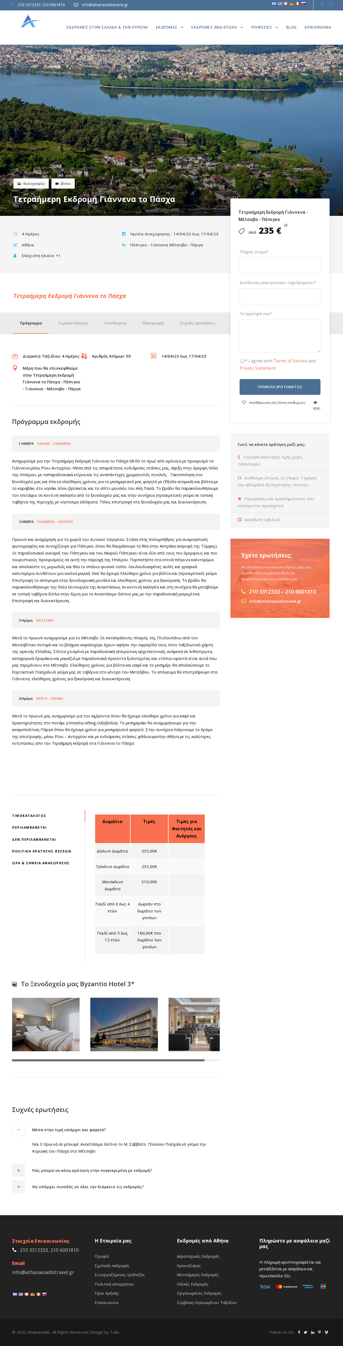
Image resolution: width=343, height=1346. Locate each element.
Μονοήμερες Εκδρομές (198, 1274)
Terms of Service (290, 361)
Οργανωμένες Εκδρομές (199, 1293)
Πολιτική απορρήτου (114, 1284)
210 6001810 (53, 4)
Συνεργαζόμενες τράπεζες (120, 1274)
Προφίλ (102, 1256)
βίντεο (66, 183)
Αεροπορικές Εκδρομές (198, 1256)
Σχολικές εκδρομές (112, 1265)
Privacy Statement (258, 368)
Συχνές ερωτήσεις (197, 323)
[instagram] (330, 4)
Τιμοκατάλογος (73, 323)
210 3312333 (29, 4)
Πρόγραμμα (31, 323)
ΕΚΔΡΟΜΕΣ (166, 27)
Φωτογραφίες (34, 183)
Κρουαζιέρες (189, 1265)
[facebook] (322, 4)
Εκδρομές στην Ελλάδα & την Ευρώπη (107, 27)
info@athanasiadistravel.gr (105, 4)
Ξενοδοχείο (115, 323)
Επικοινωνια (318, 27)
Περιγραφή (153, 323)
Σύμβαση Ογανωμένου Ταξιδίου (207, 1302)
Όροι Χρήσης (107, 1293)
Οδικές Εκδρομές (192, 1284)
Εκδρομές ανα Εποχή (214, 27)
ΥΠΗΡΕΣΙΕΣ (261, 27)
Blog (291, 27)
